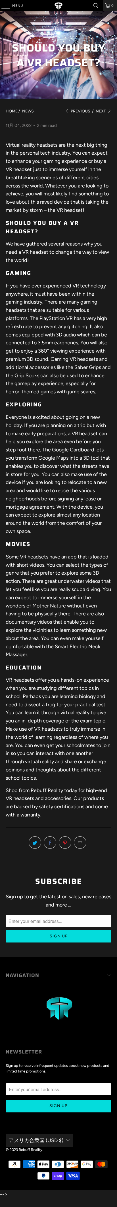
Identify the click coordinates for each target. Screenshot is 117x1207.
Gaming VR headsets (74, 359)
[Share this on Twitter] (35, 842)
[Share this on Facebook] (50, 842)
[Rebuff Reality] (58, 5)
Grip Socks (26, 375)
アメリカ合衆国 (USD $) (36, 1140)
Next (101, 111)
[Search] (96, 5)
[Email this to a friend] (80, 842)
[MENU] (3, 5)
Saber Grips (87, 367)
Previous (80, 111)
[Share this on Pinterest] (65, 842)
